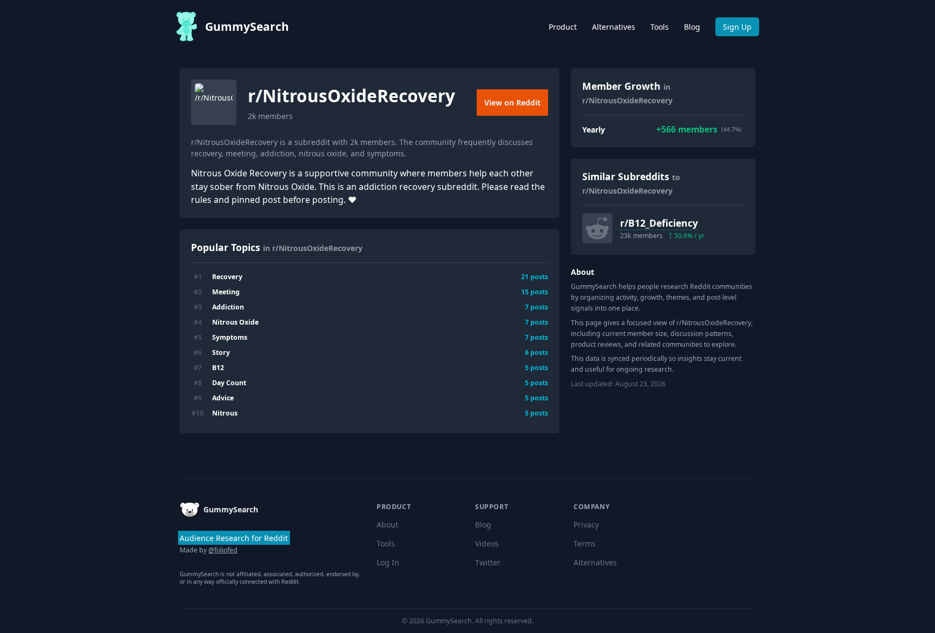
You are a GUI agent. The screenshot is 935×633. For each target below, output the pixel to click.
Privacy (586, 524)
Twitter (488, 562)
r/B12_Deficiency (659, 222)
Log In (388, 562)
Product (563, 27)
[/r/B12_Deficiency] (597, 228)
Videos (487, 543)
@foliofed (223, 550)
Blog (692, 27)
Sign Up (737, 27)
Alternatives (613, 27)
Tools (659, 27)
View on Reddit (512, 102)
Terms (585, 543)
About (387, 524)
